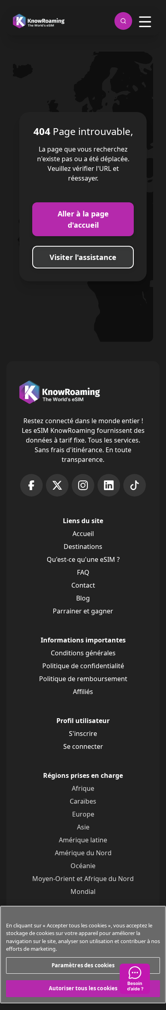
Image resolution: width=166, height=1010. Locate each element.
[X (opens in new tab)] (57, 485)
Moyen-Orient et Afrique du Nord (83, 878)
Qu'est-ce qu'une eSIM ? (83, 559)
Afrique (83, 788)
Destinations (83, 546)
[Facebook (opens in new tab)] (31, 485)
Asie (83, 827)
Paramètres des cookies (83, 965)
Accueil (83, 533)
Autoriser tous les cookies (83, 988)
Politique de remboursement (83, 678)
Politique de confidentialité (83, 665)
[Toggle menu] (145, 22)
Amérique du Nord (83, 852)
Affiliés (83, 691)
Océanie (83, 865)
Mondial (83, 891)
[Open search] (123, 21)
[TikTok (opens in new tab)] (134, 485)
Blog (83, 598)
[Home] (38, 21)
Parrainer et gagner (83, 611)
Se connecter (83, 746)
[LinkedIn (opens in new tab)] (109, 485)
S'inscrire (83, 733)
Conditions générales (83, 652)
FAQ (83, 572)
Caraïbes (83, 801)
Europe (83, 814)
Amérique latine (83, 839)
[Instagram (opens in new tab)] (83, 485)
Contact (83, 585)
